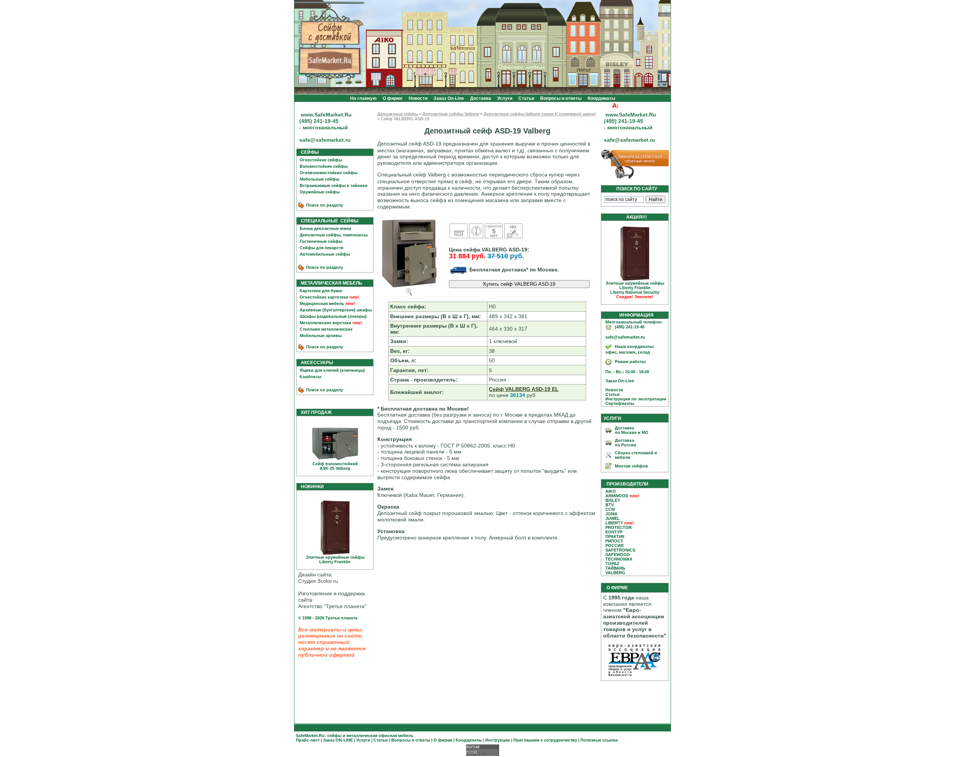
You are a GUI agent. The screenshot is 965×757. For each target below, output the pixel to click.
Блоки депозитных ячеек (325, 228)
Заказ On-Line (448, 98)
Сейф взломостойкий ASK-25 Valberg (335, 465)
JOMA (611, 514)
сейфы (334, 735)
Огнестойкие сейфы (321, 160)
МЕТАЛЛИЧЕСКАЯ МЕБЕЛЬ (329, 283)
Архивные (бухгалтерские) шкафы (336, 310)
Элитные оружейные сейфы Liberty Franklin (335, 559)
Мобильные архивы (321, 335)
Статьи (526, 98)
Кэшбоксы (310, 376)
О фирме (393, 98)
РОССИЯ (614, 545)
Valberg (437, 175)
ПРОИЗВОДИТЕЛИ (627, 484)
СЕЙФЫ (308, 152)
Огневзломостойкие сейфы (328, 172)
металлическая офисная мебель (380, 735)
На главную (363, 98)
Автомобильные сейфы (325, 254)
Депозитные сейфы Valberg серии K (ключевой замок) (540, 114)
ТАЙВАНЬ (615, 568)
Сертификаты (618, 403)
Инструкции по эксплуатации (634, 399)
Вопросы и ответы (561, 98)
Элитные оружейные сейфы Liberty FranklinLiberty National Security (634, 290)
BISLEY (612, 500)
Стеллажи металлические (326, 329)
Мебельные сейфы (319, 179)
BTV (609, 505)
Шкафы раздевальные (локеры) (333, 316)
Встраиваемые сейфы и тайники (334, 185)
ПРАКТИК (615, 536)
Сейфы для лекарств (321, 247)
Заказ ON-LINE (338, 740)
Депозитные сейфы (397, 114)
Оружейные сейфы (320, 192)
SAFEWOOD (617, 554)
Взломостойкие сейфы (324, 166)
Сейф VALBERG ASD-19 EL (524, 389)
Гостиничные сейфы (321, 241)
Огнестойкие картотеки (324, 297)
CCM (610, 509)
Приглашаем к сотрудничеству (545, 740)
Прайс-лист (308, 740)
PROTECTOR (618, 527)
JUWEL (612, 518)
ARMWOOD (616, 495)
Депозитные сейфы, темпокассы (334, 235)
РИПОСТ (614, 541)
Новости (418, 98)
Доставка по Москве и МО (631, 430)
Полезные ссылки (599, 740)
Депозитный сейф (399, 144)
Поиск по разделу (324, 205)
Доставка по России (625, 442)
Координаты (601, 98)
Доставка (480, 98)
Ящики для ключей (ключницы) (332, 370)
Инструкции (497, 740)
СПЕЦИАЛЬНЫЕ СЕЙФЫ (327, 221)
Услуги (504, 98)
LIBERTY (614, 523)
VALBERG (615, 572)
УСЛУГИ (612, 418)
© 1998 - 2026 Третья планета (327, 618)
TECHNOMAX (618, 559)
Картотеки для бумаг (321, 290)
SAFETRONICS (620, 550)
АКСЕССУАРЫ (315, 362)
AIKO (610, 491)
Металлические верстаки (325, 322)
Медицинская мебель (322, 303)
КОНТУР (613, 532)
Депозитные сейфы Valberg (451, 114)
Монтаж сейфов (631, 466)
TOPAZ (612, 563)
